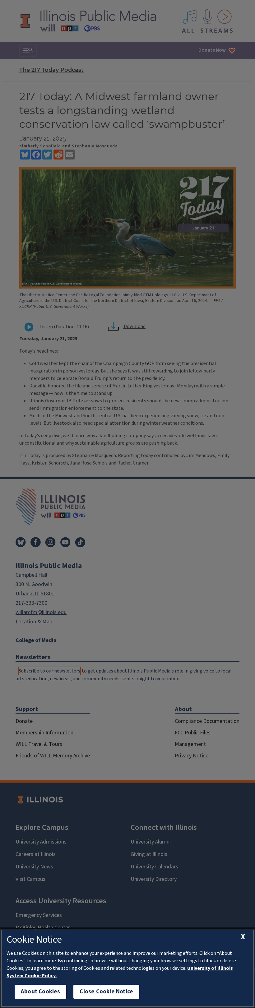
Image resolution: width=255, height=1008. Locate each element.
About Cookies (40, 991)
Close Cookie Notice (106, 991)
